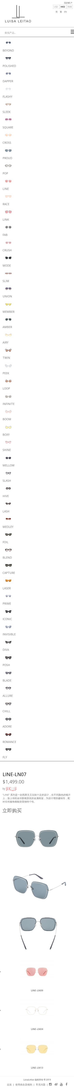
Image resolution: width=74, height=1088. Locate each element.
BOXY (6, 435)
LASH (6, 511)
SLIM (6, 281)
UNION (7, 296)
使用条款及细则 (23, 1084)
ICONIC (7, 619)
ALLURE (8, 696)
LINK (6, 219)
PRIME (7, 603)
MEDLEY (8, 527)
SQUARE (8, 127)
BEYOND (8, 50)
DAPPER (8, 81)
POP (5, 173)
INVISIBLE (9, 634)
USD (56, 6)
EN (65, 11)
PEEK (6, 373)
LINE (6, 189)
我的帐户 (68, 2)
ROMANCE (9, 742)
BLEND (7, 557)
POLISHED (9, 66)
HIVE (6, 496)
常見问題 (40, 1084)
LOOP (6, 388)
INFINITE (8, 404)
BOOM (7, 419)
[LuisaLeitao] (18, 13)
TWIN (6, 358)
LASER (7, 588)
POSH (6, 665)
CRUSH (7, 250)
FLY (5, 757)
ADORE (7, 726)
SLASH (7, 481)
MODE (7, 265)
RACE (6, 204)
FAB (5, 235)
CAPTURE (9, 573)
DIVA (6, 650)
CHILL (6, 711)
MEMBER (8, 312)
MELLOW (8, 465)
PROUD (7, 158)
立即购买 (12, 810)
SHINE (7, 450)
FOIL (5, 542)
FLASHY (7, 97)
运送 (9, 1084)
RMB (70, 6)
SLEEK (6, 112)
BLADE (7, 680)
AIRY (5, 342)
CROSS (7, 143)
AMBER (7, 327)
